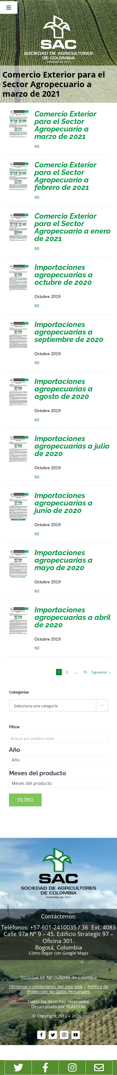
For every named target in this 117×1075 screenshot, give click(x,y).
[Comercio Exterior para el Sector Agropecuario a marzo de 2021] (18, 112)
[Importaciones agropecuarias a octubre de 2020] (18, 266)
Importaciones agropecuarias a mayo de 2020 (63, 560)
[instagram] (64, 1035)
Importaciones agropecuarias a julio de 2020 (72, 446)
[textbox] (58, 706)
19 (85, 672)
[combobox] (58, 705)
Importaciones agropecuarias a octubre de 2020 (63, 275)
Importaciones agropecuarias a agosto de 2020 (63, 389)
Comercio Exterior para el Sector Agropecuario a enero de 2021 (72, 227)
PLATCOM (76, 1006)
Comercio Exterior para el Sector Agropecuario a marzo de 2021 (65, 125)
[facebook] (41, 1035)
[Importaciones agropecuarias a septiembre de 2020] (18, 323)
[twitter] (53, 1035)
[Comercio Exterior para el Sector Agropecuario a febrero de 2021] (18, 163)
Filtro (25, 800)
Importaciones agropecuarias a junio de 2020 (63, 503)
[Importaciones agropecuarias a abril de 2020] (18, 608)
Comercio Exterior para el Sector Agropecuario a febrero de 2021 (65, 176)
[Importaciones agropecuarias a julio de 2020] (18, 437)
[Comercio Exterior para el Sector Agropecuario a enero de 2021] (18, 214)
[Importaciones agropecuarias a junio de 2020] (18, 494)
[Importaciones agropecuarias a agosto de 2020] (18, 380)
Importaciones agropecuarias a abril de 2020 (72, 617)
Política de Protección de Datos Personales (67, 989)
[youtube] (75, 1035)
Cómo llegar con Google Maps (58, 953)
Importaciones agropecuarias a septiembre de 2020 (69, 332)
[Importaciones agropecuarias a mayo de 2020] (18, 551)
